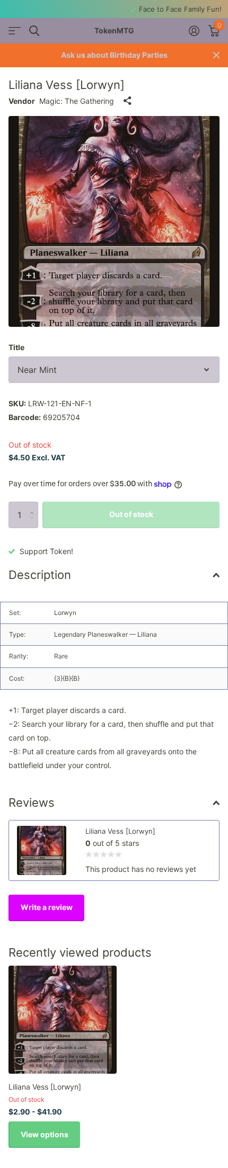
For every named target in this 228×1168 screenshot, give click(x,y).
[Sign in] (193, 30)
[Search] (34, 31)
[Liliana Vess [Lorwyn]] (62, 1020)
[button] (34, 505)
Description (39, 575)
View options (44, 1134)
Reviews (31, 802)
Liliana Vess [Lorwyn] (44, 1086)
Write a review (47, 907)
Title (16, 347)
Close (216, 55)
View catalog (14, 30)
